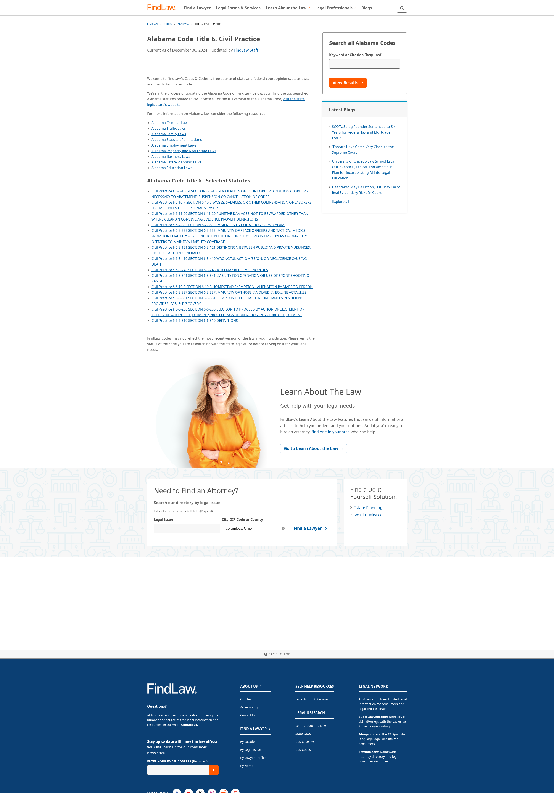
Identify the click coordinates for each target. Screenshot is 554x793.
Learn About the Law (310, 726)
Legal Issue (163, 519)
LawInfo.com (368, 752)
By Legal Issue (250, 750)
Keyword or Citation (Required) (355, 54)
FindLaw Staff (246, 50)
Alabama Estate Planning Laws (176, 162)
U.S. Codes (303, 750)
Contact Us (248, 715)
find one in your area (331, 431)
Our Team (247, 699)
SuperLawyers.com (373, 717)
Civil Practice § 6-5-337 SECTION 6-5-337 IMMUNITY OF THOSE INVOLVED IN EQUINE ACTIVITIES (228, 292)
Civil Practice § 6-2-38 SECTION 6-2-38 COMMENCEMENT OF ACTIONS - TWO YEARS (218, 224)
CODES (168, 24)
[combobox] (187, 528)
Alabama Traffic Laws (168, 128)
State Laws (303, 734)
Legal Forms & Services (312, 699)
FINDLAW (152, 24)
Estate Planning (368, 507)
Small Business (367, 514)
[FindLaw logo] (163, 8)
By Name (246, 766)
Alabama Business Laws (170, 156)
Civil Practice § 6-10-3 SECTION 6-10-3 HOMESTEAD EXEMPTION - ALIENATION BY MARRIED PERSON (232, 286)
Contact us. (189, 725)
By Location (248, 742)
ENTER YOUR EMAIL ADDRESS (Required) (177, 761)
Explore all (340, 201)
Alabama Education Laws (171, 167)
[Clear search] (283, 528)
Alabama (183, 24)
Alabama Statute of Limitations (176, 139)
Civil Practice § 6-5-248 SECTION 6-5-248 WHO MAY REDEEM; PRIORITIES (209, 270)
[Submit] (214, 770)
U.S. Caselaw (304, 742)
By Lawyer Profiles (253, 758)
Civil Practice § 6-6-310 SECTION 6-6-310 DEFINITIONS (194, 320)
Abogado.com (369, 734)
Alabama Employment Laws (173, 145)
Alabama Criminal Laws (170, 122)
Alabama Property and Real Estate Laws (183, 150)
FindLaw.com (368, 699)
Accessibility (249, 707)
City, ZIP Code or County (242, 519)
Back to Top (279, 654)
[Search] (402, 8)
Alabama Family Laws (168, 134)
